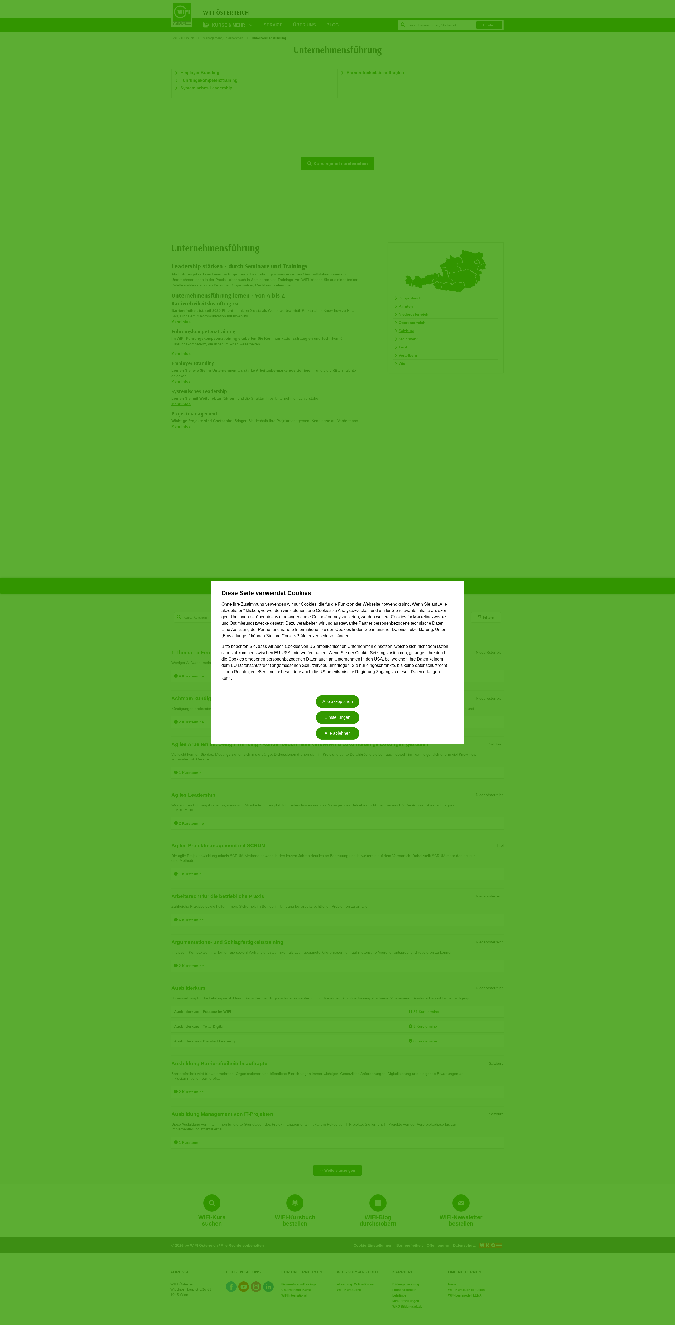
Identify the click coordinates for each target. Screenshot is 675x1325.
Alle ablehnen (338, 733)
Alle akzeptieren (337, 701)
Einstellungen (337, 717)
